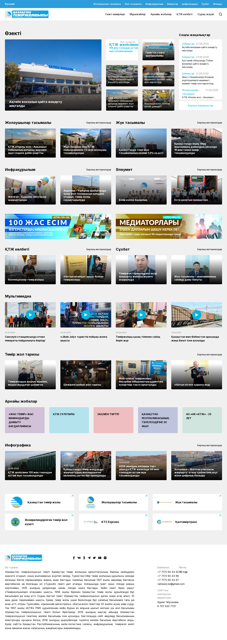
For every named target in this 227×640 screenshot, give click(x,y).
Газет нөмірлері (115, 14)
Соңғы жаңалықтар (194, 35)
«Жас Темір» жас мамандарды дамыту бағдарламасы (21, 420)
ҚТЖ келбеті (185, 14)
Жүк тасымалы (133, 4)
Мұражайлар (138, 14)
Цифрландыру (190, 4)
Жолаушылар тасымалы (107, 4)
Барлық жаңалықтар (200, 105)
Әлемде (217, 4)
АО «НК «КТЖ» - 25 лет (198, 416)
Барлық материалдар (98, 122)
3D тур (183, 571)
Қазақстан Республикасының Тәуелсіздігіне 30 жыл (155, 420)
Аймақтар (172, 4)
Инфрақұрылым (154, 4)
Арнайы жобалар (161, 14)
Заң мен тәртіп (108, 414)
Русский (10, 4)
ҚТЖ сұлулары (63, 414)
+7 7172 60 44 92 (168, 571)
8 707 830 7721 (166, 606)
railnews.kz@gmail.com (171, 583)
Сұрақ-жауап (206, 14)
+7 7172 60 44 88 (168, 575)
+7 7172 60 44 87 (168, 579)
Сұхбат (205, 4)
